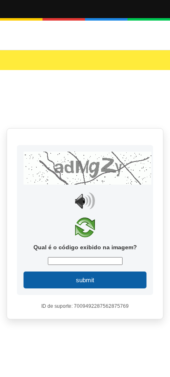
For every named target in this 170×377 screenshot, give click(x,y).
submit (85, 279)
